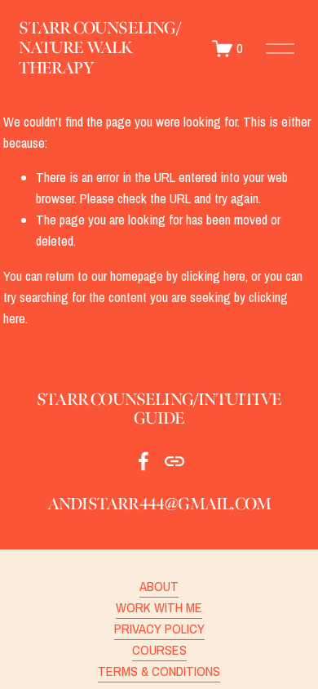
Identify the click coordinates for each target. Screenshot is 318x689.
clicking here (213, 276)
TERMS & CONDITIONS (159, 671)
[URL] (174, 461)
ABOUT (159, 586)
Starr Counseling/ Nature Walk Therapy (99, 48)
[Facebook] (143, 461)
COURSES (159, 650)
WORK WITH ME (159, 607)
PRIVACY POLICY (159, 629)
